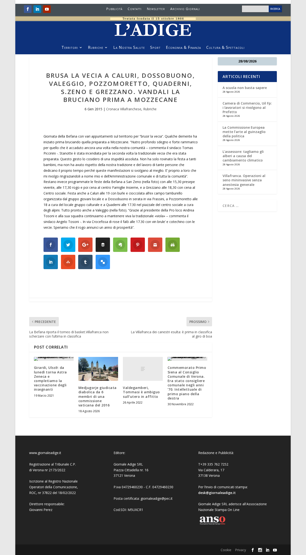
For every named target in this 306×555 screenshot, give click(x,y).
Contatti (135, 9)
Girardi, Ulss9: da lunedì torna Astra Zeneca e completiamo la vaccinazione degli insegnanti (50, 378)
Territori (69, 48)
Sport (155, 48)
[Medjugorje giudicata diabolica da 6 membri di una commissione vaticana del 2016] (98, 369)
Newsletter (156, 9)
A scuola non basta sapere (245, 87)
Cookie (226, 550)
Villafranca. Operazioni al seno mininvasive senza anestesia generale (244, 180)
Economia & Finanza (183, 48)
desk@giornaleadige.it (217, 492)
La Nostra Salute (129, 48)
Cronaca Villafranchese (123, 109)
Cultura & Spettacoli (225, 48)
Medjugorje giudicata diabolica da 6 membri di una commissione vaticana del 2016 (97, 396)
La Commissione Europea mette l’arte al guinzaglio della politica (244, 131)
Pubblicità (114, 9)
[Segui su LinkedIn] (37, 9)
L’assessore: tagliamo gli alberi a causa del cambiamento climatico (243, 155)
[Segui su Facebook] (28, 9)
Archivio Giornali (185, 9)
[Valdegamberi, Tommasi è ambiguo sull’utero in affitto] (143, 369)
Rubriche (95, 48)
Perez (48, 509)
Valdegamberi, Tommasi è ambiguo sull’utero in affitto (141, 392)
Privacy (240, 550)
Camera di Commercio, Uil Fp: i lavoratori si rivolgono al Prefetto (247, 107)
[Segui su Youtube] (47, 9)
